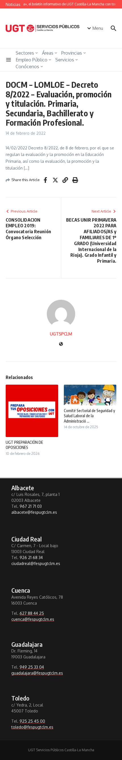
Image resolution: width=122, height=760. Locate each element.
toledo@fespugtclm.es (32, 727)
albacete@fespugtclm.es (34, 512)
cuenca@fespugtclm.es (32, 619)
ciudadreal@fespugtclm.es (35, 563)
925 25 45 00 (32, 721)
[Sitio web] (61, 344)
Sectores (25, 53)
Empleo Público (31, 60)
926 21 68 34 (31, 557)
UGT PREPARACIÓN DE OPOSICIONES (24, 445)
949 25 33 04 (32, 667)
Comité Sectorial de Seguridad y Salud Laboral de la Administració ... (89, 415)
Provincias (71, 53)
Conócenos (27, 66)
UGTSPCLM (61, 334)
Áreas (47, 53)
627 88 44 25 (32, 613)
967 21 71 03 (31, 506)
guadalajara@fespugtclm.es (37, 673)
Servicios (64, 60)
